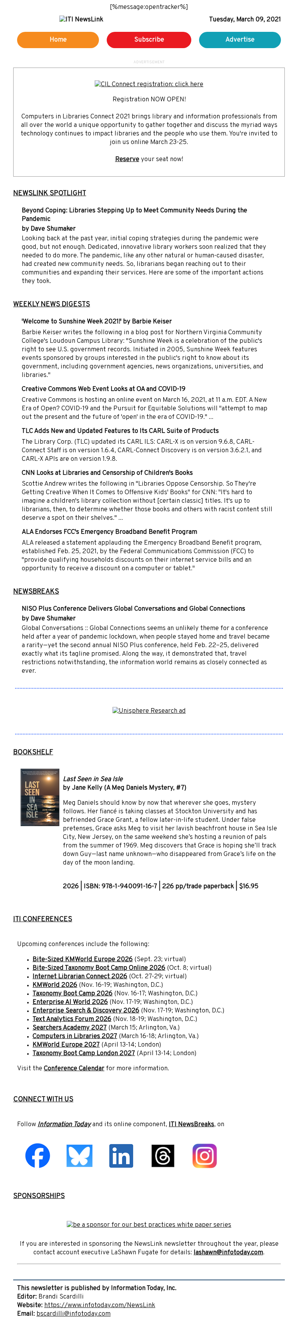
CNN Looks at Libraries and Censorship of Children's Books (107, 473)
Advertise (240, 40)
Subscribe (149, 40)
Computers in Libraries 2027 (75, 1036)
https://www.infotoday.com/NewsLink (99, 1305)
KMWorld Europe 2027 (66, 1045)
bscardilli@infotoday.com (73, 1314)
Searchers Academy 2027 (70, 1028)
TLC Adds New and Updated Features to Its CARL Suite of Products (120, 431)
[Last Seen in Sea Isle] (40, 824)
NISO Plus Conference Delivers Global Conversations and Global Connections (133, 609)
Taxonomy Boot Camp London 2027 (84, 1053)
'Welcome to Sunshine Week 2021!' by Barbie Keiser (97, 322)
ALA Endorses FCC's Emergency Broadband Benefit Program (109, 532)
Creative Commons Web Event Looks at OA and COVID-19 (103, 389)
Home (58, 40)
